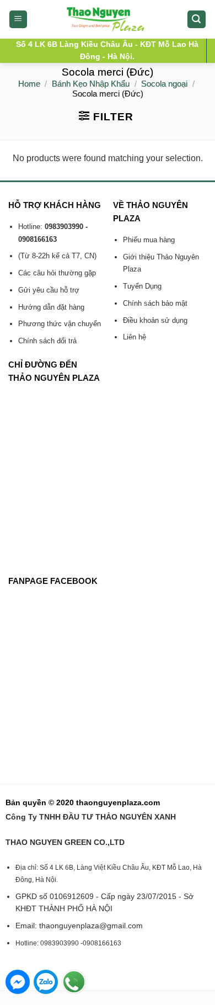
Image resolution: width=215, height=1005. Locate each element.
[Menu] (18, 19)
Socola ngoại (164, 83)
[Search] (196, 19)
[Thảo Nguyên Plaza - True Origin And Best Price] (108, 19)
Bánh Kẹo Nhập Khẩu (91, 83)
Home (29, 83)
